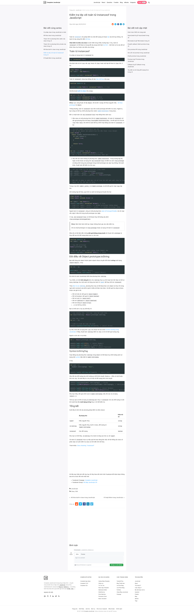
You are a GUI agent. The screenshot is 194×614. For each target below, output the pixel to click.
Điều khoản (112, 609)
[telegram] (124, 24)
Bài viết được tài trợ (140, 589)
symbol (78, 357)
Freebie (116, 2)
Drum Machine (102, 594)
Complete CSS (84, 585)
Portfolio (119, 589)
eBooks (126, 2)
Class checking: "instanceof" (85, 445)
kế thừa (87, 39)
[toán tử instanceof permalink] (68, 51)
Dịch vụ (93, 609)
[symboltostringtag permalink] (68, 351)
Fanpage (119, 594)
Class (73, 491)
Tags (136, 600)
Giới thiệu (81, 609)
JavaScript (97, 2)
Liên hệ (88, 609)
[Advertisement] (55, 16)
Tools (140, 2)
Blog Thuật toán (121, 583)
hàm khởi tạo (100, 79)
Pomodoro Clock (103, 596)
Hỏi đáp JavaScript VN (90, 482)
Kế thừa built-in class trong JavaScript (83, 497)
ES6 (76, 491)
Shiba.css (101, 583)
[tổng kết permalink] (68, 406)
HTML (68, 588)
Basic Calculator (102, 598)
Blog (121, 2)
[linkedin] (121, 24)
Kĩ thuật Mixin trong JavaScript (113, 497)
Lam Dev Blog (120, 585)
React (103, 2)
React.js (61, 587)
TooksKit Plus (120, 581)
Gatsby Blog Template (104, 581)
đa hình (105, 45)
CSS (72, 588)
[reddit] (113, 24)
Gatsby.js (66, 587)
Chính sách (119, 609)
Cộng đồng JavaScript (122, 592)
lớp (108, 37)
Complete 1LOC (84, 583)
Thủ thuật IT (138, 585)
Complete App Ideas (85, 581)
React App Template (104, 587)
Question (109, 2)
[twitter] (115, 24)
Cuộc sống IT (138, 587)
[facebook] (118, 24)
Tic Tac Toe (101, 585)
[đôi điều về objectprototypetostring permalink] (68, 256)
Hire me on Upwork (102, 609)
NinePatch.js (102, 592)
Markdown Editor (103, 589)
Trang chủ (72, 10)
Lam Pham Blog (120, 587)
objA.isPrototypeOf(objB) (109, 211)
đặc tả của (79, 286)
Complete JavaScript (91, 480)
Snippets (133, 2)
